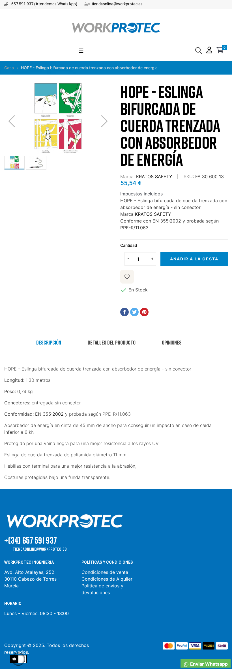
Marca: (127, 176)
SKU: (189, 176)
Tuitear (134, 312)
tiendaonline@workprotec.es (39, 549)
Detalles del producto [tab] (112, 342)
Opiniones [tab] (172, 342)
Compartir (124, 312)
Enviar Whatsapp (208, 664)
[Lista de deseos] (127, 277)
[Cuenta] (209, 51)
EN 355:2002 (49, 414)
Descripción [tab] (48, 342)
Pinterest (144, 312)
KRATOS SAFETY (154, 176)
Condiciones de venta (105, 572)
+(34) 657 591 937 (30, 540)
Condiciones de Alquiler (106, 579)
